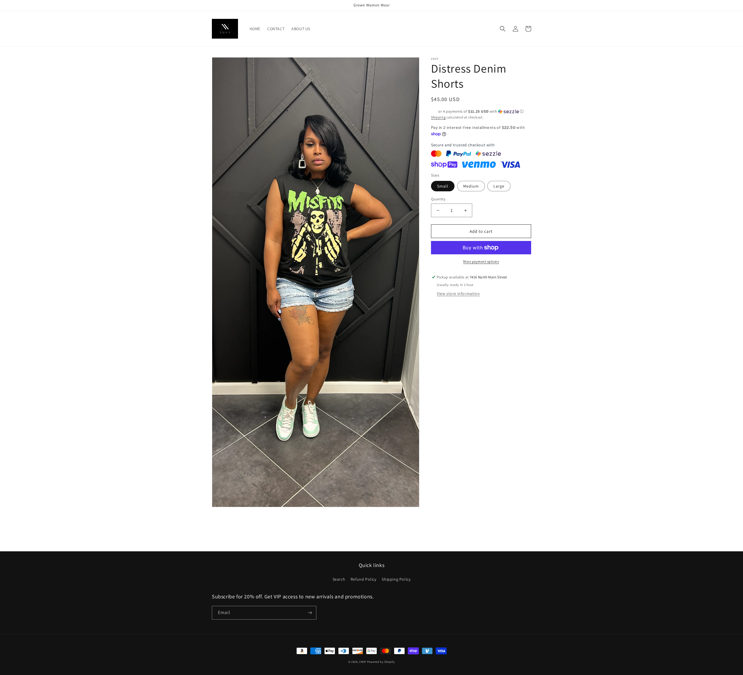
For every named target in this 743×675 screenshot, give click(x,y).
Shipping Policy (396, 579)
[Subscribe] (309, 613)
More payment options (481, 261)
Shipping (438, 117)
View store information (458, 293)
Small (442, 186)
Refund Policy (363, 579)
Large (498, 186)
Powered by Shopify (381, 662)
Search (339, 579)
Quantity (438, 199)
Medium (471, 186)
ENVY (362, 662)
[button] (502, 28)
